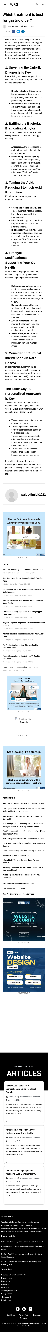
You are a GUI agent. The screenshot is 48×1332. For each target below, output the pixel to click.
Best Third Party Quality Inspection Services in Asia (23, 803)
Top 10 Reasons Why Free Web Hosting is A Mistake (23, 851)
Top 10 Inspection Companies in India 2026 (20, 667)
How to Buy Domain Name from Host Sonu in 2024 (23, 839)
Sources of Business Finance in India (18, 855)
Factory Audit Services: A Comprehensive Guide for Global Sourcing (21, 1089)
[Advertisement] (24, 1025)
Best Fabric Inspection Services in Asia (18, 883)
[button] (37, 4)
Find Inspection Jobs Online (14, 889)
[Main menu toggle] (5, 4)
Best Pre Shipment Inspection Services (18, 894)
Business (12, 1097)
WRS (14, 4)
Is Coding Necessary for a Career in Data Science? (23, 570)
